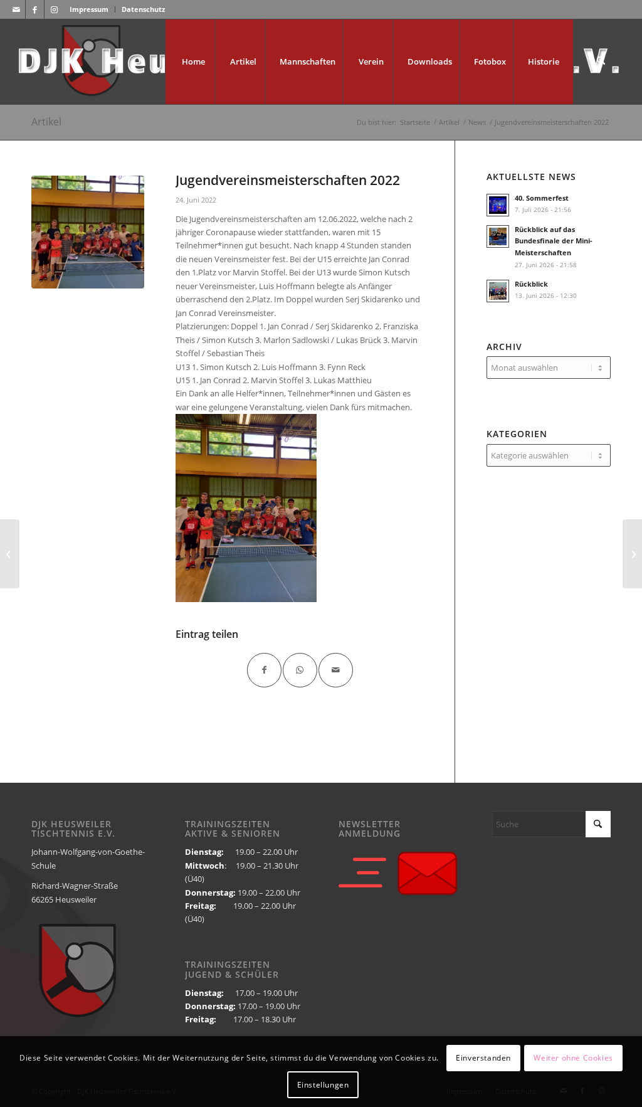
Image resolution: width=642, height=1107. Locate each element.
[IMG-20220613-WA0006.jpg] (87, 232)
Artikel (46, 122)
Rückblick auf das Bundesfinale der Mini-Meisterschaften (553, 241)
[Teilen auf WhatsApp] (300, 670)
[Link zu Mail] (16, 9)
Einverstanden (483, 1057)
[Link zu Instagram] (54, 9)
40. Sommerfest (542, 198)
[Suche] (601, 61)
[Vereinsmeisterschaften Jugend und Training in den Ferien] (9, 553)
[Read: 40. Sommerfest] (498, 205)
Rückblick (531, 284)
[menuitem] (89, 9)
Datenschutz (143, 9)
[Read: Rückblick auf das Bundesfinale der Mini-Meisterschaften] (498, 236)
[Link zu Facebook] (35, 9)
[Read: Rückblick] (498, 291)
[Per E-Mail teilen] (335, 670)
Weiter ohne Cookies (573, 1057)
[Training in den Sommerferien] (632, 553)
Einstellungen (323, 1084)
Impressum (89, 9)
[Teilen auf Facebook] (264, 670)
